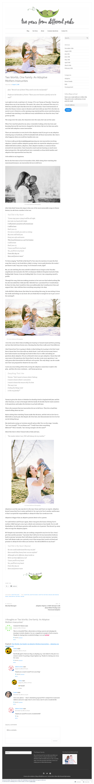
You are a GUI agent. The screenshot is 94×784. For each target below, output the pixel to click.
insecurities (12, 596)
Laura (15, 692)
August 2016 (68, 51)
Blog (28, 31)
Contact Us (64, 31)
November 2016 (69, 48)
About (42, 31)
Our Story (35, 31)
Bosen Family (68, 81)
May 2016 (67, 59)
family (6, 596)
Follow (68, 110)
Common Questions (52, 31)
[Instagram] (44, 773)
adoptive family (34, 594)
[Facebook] (50, 773)
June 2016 (67, 57)
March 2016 (68, 65)
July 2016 (67, 54)
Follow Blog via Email (71, 94)
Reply (14, 639)
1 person (20, 637)
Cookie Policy (32, 781)
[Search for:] (77, 38)
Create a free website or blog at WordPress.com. (35, 776)
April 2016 (67, 62)
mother (18, 596)
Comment (55, 740)
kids (18, 594)
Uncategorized (69, 87)
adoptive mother (43, 594)
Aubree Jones (19, 666)
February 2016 (69, 68)
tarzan (22, 596)
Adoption (14, 594)
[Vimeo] (47, 773)
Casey (15, 648)
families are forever (53, 594)
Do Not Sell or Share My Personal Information (59, 776)
